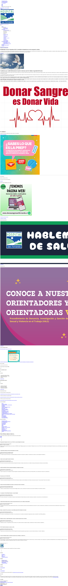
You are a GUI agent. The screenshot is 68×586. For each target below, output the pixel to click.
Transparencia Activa (4, 420)
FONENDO (3, 406)
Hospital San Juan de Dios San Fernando (18, 572)
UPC (2, 555)
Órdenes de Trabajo (4, 404)
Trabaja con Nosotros (4, 407)
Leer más (1, 585)
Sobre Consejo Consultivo (6, 42)
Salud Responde (4, 423)
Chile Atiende (3, 424)
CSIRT (3, 431)
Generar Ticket (2, 378)
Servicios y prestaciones (3, 134)
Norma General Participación (7, 43)
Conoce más (1, 53)
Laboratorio (3, 405)
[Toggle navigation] (0, 25)
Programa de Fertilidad (5, 409)
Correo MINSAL (4, 416)
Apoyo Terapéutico (5, 40)
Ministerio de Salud (4, 560)
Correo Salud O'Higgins (5, 417)
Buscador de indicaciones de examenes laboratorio (6, 582)
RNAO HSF (3, 408)
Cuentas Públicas (4, 415)
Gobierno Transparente (5, 1)
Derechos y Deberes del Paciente (6, 427)
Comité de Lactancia (4, 412)
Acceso (1, 8)
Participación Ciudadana (5, 41)
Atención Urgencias (4, 426)
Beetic (2, 403)
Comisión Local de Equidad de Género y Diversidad (8, 414)
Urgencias (3, 44)
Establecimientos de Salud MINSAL (6, 430)
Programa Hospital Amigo (5, 411)
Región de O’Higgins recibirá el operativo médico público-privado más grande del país (8, 400)
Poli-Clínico (3, 556)
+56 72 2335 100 (2, 567)
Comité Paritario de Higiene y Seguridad (7, 413)
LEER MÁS (1, 264)
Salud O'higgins (4, 562)
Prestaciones (3, 29)
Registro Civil (3, 429)
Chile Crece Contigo (4, 428)
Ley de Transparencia (4, 2)
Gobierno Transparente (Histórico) (6, 421)
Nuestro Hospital (5, 28)
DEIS (2, 425)
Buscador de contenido (3, 581)
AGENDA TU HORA (3, 218)
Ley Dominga (3, 410)
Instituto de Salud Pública (5, 561)
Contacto (3, 45)
